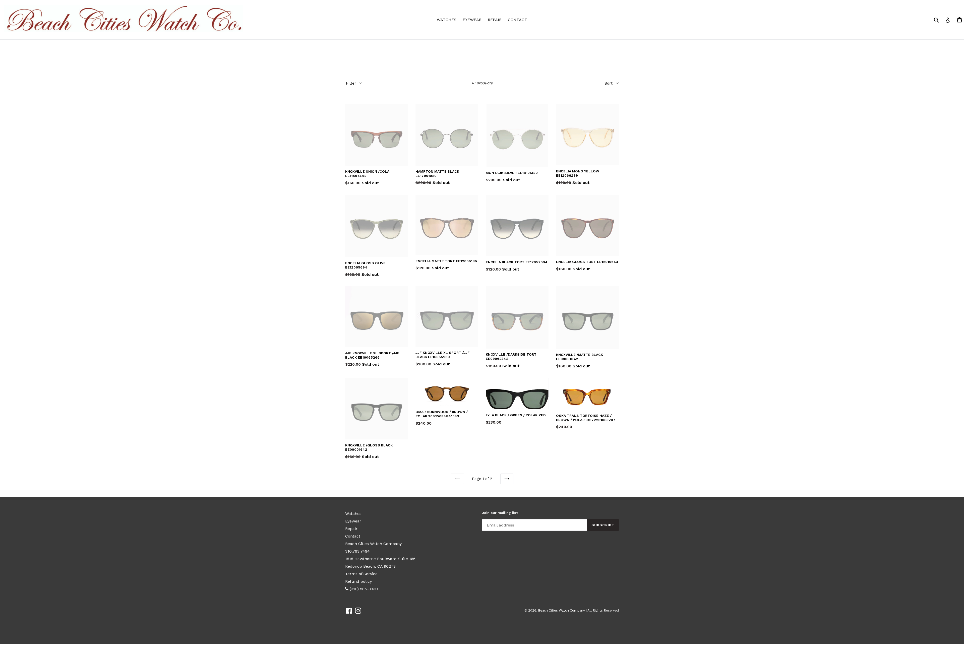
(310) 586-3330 (363, 588)
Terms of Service (361, 573)
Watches (448, 19)
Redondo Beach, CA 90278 (370, 566)
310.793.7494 (357, 551)
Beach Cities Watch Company (373, 543)
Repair (495, 19)
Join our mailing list (500, 513)
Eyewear (473, 19)
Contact (517, 19)
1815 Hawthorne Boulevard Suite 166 (380, 558)
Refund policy (358, 581)
